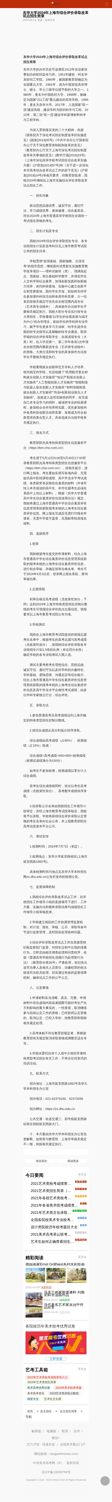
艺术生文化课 (52, 1398)
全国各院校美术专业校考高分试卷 (54, 1220)
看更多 (82, 1174)
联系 (65, 1431)
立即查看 (56, 1359)
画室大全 (33, 1398)
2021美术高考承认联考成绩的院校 (52, 1234)
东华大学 (29, 57)
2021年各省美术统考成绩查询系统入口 (55, 1205)
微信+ (56, 1438)
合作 (77, 1431)
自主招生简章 (68, 1411)
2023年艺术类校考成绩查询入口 (47, 1377)
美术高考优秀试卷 (38, 1387)
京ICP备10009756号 (56, 1472)
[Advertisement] (56, 39)
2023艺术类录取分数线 (64, 1393)
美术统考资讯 (35, 1393)
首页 (30, 1411)
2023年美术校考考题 (68, 1387)
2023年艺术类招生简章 (41, 1382)
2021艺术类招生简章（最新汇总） (52, 1191)
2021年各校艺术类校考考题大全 (52, 1198)
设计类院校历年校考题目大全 (54, 1227)
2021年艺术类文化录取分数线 (51, 1213)
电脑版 (51, 1431)
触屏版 (36, 1431)
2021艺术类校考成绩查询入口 (52, 1183)
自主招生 (46, 1411)
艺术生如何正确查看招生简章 (52, 1242)
